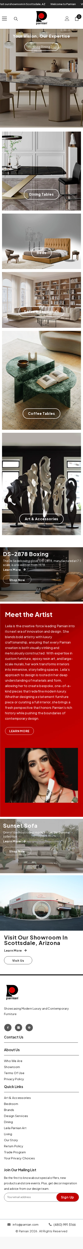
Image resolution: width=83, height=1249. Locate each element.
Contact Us (13, 1037)
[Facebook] (8, 1027)
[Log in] (67, 18)
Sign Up (67, 1197)
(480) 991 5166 (65, 1224)
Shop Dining (41, 47)
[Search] (15, 19)
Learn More (19, 731)
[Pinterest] (29, 1027)
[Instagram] (18, 1027)
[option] (41, 77)
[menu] (4, 18)
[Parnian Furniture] (41, 903)
